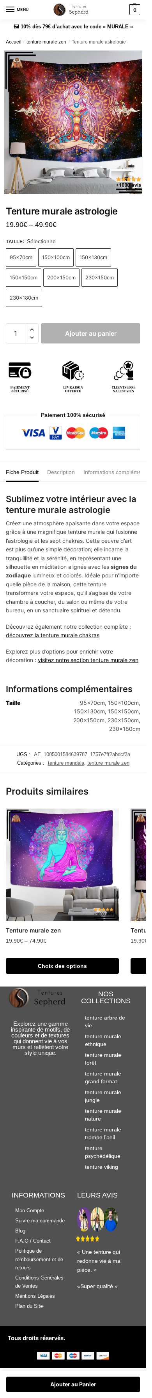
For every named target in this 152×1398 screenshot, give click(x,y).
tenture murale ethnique (103, 1040)
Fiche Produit (22, 472)
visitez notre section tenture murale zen (88, 660)
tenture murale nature (103, 1115)
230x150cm (99, 277)
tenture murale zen (46, 42)
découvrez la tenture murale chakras (52, 635)
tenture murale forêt (103, 1059)
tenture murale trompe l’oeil (103, 1133)
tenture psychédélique (102, 1152)
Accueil (13, 42)
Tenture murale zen (33, 930)
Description (61, 472)
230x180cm (24, 298)
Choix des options (62, 966)
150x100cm (56, 257)
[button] (31, 329)
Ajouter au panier (91, 333)
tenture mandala (66, 763)
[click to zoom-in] (76, 122)
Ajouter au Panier (73, 1384)
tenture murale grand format (103, 1077)
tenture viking (101, 1167)
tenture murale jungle (103, 1096)
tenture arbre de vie (105, 1021)
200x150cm (61, 277)
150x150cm (23, 277)
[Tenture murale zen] (62, 865)
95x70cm (21, 257)
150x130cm (93, 257)
